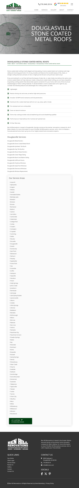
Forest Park (13, 263)
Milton (12, 318)
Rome (12, 350)
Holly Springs (14, 283)
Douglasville (31, 63)
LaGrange (13, 293)
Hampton (13, 273)
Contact (70, 10)
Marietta (12, 313)
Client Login (10, 460)
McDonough (14, 315)
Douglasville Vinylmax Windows (16, 163)
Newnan (12, 322)
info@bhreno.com (48, 465)
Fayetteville (13, 261)
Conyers (12, 226)
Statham (12, 372)
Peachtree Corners (15, 335)
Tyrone (12, 394)
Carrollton (13, 214)
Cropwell (13, 231)
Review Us (10, 465)
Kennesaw (13, 290)
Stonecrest (13, 379)
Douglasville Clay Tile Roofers (15, 149)
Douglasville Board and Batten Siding (18, 157)
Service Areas (11, 462)
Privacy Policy (50, 483)
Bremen (12, 202)
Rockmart (13, 347)
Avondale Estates (15, 194)
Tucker (12, 391)
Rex (11, 342)
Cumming (13, 234)
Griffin (12, 271)
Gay (11, 266)
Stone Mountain (15, 377)
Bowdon (12, 199)
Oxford (12, 327)
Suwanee (13, 382)
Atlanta (12, 189)
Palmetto (13, 330)
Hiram (12, 281)
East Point (13, 251)
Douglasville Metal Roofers (15, 141)
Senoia (12, 359)
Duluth (12, 246)
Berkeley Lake (14, 197)
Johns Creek (13, 286)
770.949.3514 (46, 4)
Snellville (12, 369)
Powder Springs (15, 337)
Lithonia (12, 308)
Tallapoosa (13, 384)
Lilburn (12, 300)
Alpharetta (13, 185)
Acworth (12, 182)
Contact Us (10, 471)
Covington (13, 229)
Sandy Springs (14, 357)
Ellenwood (13, 254)
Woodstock (13, 414)
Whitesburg (13, 406)
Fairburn (12, 256)
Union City (13, 396)
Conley (12, 224)
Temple (12, 389)
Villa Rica (12, 399)
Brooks (12, 204)
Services (44, 10)
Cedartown (13, 219)
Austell (12, 192)
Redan (12, 340)
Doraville (13, 241)
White (12, 404)
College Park (14, 221)
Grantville (13, 268)
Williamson (13, 409)
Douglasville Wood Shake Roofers (17, 152)
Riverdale (13, 345)
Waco (12, 401)
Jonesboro (13, 288)
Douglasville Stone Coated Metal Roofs (48, 63)
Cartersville (13, 217)
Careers (9, 469)
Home (36, 10)
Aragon (12, 187)
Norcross (13, 325)
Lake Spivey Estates (16, 295)
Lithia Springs (14, 305)
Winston (12, 411)
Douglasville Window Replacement (17, 171)
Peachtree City (14, 332)
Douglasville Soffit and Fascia (15, 160)
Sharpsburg (13, 362)
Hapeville (13, 276)
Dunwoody (13, 249)
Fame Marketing (40, 483)
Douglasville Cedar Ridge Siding (16, 155)
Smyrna (12, 367)
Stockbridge (13, 374)
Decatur (12, 239)
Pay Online (10, 458)
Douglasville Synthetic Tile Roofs (16, 146)
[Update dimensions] (72, 4)
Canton (12, 212)
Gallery (53, 10)
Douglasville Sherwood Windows (17, 168)
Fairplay (12, 258)
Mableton (13, 310)
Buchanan (13, 207)
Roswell (12, 354)
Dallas (12, 236)
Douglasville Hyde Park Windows (17, 166)
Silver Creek (13, 364)
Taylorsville (13, 386)
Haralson (13, 278)
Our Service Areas (21, 63)
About (61, 10)
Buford (12, 209)
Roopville (13, 352)
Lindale (12, 303)
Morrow (12, 320)
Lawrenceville (14, 298)
